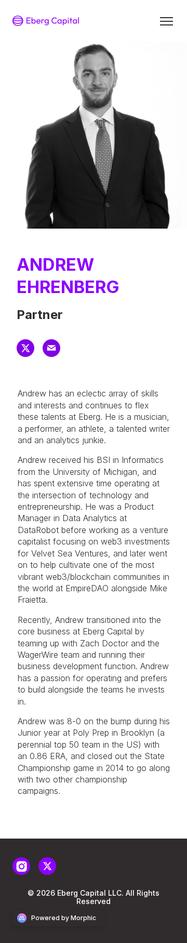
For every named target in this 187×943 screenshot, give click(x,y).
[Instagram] (25, 872)
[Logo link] (45, 20)
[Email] (56, 354)
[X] (30, 354)
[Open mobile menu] (166, 20)
